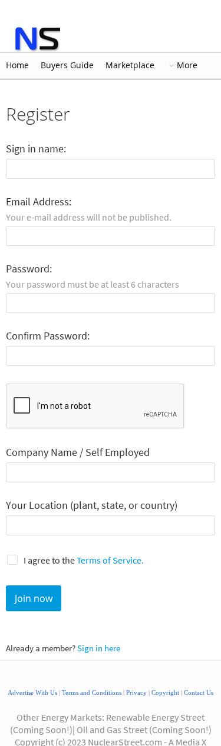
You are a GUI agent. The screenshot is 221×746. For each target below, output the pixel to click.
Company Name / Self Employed (78, 452)
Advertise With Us (32, 693)
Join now (33, 598)
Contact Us (198, 693)
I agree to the (84, 560)
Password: (29, 269)
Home (17, 65)
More (187, 65)
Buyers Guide (67, 65)
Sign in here (98, 648)
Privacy (136, 693)
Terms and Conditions (91, 693)
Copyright (165, 693)
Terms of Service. (110, 560)
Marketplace (129, 65)
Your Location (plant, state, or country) (91, 505)
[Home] (37, 39)
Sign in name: (36, 149)
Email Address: (38, 202)
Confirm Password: (48, 336)
